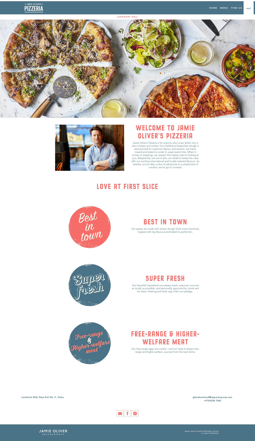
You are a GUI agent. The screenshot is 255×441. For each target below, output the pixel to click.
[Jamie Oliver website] (53, 432)
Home (213, 8)
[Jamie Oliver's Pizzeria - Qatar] (34, 6)
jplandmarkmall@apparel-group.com (212, 397)
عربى (248, 8)
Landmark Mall (127, 17)
